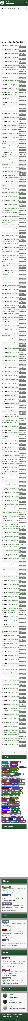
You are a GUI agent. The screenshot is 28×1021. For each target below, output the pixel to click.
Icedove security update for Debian (15, 301)
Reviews (6, 809)
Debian (6, 771)
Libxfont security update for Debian (15, 480)
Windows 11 (7, 895)
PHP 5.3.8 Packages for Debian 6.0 (15, 229)
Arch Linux (6, 766)
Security (6, 811)
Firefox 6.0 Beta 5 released (14, 635)
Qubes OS (6, 807)
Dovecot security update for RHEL (15, 342)
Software (16, 814)
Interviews (6, 783)
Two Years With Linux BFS (13, 416)
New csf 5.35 (10, 152)
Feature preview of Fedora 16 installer (16, 564)
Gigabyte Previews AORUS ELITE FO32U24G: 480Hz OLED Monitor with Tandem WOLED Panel (12, 907)
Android (5, 764)
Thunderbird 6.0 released (13, 403)
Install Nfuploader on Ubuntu (14, 659)
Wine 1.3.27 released (11, 150)
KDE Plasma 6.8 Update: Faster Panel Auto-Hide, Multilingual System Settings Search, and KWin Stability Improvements (13, 943)
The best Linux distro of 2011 (14, 651)
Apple (6, 958)
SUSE (5, 818)
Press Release (15, 804)
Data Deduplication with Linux (14, 171)
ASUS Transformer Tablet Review (14, 588)
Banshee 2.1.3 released (12, 175)
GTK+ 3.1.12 (10, 430)
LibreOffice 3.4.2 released (13, 726)
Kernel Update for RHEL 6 (13, 688)
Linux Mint (6, 790)
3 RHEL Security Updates (12, 243)
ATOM (24, 1019)
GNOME (14, 778)
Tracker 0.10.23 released (12, 360)
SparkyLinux (18, 816)
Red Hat (15, 807)
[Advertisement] (14, 25)
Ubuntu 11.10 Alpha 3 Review (13, 616)
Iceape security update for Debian (15, 375)
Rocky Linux (15, 809)
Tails (12, 818)
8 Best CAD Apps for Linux (14, 572)
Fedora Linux (19, 773)
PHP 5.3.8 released (12, 233)
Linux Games (6, 788)
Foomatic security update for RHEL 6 (15, 704)
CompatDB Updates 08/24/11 (13, 216)
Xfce (22, 821)
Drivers (14, 771)
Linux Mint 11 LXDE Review (13, 251)
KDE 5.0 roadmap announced (14, 580)
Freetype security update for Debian (15, 455)
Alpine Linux (16, 762)
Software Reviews (7, 816)
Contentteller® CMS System (13, 1016)
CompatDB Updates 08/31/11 (14, 61)
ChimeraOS (15, 769)
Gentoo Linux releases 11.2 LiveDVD (16, 600)
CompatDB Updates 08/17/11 (13, 387)
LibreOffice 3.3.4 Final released (14, 383)
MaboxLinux (6, 795)
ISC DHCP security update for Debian (15, 520)
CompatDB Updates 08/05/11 (14, 647)
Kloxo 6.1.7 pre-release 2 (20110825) (16, 167)
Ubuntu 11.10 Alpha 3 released (14, 655)
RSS (21, 1019)
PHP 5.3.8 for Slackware (12, 181)
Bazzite (15, 766)
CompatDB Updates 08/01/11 (13, 734)
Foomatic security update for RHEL (15, 714)
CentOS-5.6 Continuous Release (15, 426)
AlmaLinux (6, 762)
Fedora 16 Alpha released (13, 225)
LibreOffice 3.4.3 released (13, 57)
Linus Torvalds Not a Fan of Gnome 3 (16, 676)
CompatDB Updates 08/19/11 (13, 330)
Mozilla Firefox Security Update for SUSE (16, 107)
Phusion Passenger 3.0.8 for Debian (16, 69)
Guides (22, 778)
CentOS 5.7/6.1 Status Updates (14, 212)
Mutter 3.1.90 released (12, 92)
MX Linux (5, 799)
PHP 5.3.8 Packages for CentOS (14, 129)
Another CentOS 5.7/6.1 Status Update (15, 133)
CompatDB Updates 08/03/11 (14, 680)
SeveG (10, 1006)
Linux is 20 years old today (13, 196)
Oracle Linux (7, 802)
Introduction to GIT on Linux (13, 395)
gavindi (11, 994)
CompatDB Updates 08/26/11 (14, 159)
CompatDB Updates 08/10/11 (14, 532)
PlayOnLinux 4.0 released (13, 313)
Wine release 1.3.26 (12, 629)
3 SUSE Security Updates (12, 504)
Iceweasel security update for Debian (15, 379)
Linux (22, 783)
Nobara (13, 799)
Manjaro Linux (7, 797)
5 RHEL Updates (10, 407)
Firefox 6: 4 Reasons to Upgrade (14, 371)
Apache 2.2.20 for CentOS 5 (13, 49)
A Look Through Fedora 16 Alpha (15, 137)
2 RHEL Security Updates (12, 500)
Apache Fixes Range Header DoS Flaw (15, 53)
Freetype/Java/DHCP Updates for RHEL (16, 432)
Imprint (2, 1019)
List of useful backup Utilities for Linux (16, 326)
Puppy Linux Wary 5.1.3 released (14, 463)
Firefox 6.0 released (11, 414)
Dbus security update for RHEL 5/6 (15, 550)
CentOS (6, 769)
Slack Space (16, 811)
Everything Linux (7, 773)
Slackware (6, 814)
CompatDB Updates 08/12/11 (13, 484)
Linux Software (18, 792)
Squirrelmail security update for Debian (17, 576)
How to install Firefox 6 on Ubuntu (15, 352)
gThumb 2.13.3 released (12, 268)
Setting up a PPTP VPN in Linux (14, 297)
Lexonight (11, 1000)
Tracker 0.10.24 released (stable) (14, 177)
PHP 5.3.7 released (11, 346)
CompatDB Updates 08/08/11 (14, 584)
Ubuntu (20, 818)
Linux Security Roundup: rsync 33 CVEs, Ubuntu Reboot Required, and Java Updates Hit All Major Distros (14, 933)
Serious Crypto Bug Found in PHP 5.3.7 (16, 277)
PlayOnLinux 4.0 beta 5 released (15, 620)
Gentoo (6, 778)
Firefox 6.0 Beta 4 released (13, 692)
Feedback (6, 776)
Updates (6, 821)
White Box (15, 821)
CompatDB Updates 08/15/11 (13, 451)
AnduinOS (14, 764)
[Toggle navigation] (26, 3)
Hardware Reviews (16, 781)
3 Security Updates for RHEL (13, 98)
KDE (15, 783)
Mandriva (16, 795)
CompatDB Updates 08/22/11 (14, 289)
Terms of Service (9, 1019)
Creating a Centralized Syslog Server (15, 356)
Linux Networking (16, 790)
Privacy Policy (17, 1019)
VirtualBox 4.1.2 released (12, 441)
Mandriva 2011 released (12, 111)
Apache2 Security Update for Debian (16, 88)
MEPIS (16, 797)
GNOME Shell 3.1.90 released (14, 94)
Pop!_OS (5, 804)
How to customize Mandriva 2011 (15, 80)
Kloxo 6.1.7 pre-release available (14, 338)
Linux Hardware (17, 788)
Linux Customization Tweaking (10, 785)
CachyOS (22, 766)
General (15, 776)
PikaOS (16, 802)
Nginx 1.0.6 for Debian (13, 73)
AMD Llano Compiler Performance (15, 321)
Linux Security (7, 792)
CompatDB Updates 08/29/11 (14, 121)
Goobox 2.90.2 (10, 270)
